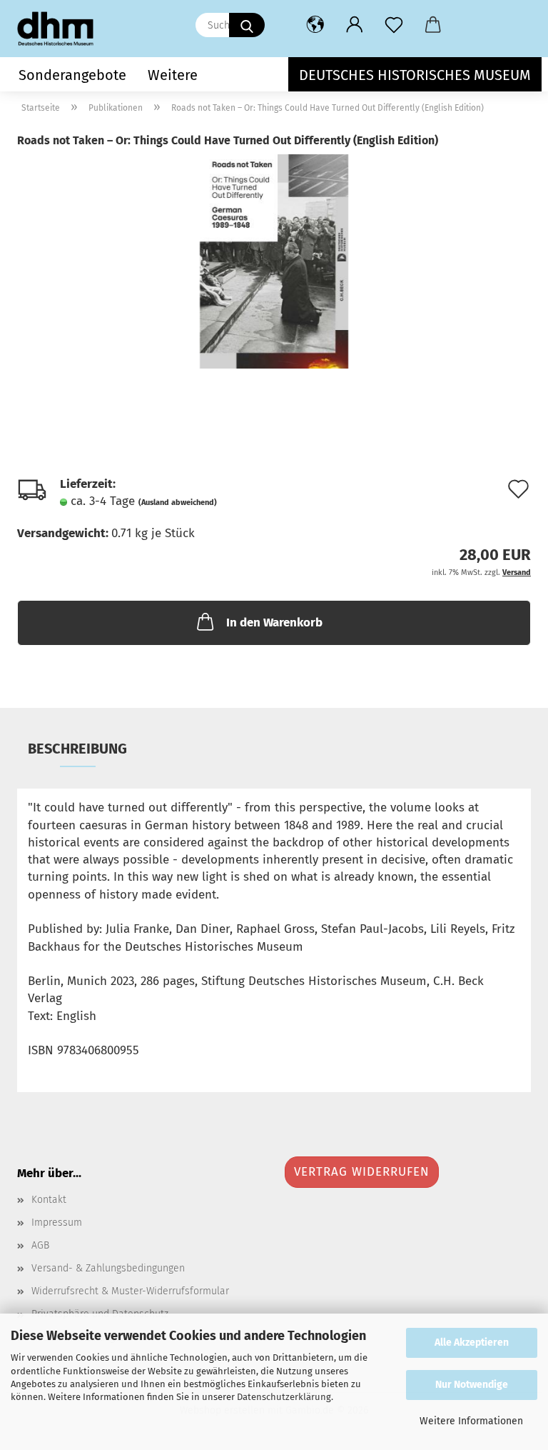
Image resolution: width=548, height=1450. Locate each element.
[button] (315, 25)
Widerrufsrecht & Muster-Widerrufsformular (130, 1291)
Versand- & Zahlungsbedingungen (108, 1268)
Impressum (56, 1222)
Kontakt (48, 1200)
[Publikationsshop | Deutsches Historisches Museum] (60, 28)
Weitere (173, 75)
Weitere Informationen (471, 1421)
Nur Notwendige (471, 1385)
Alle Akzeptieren (472, 1342)
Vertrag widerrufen (362, 1171)
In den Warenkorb (274, 622)
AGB (40, 1245)
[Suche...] (247, 25)
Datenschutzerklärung (284, 1396)
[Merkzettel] (393, 25)
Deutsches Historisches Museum (415, 75)
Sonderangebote (72, 75)
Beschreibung (77, 748)
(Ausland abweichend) (177, 502)
